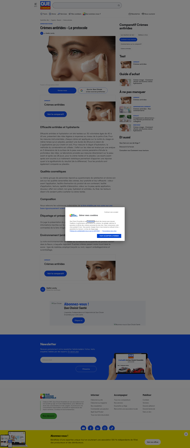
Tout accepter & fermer (109, 236)
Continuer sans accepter (111, 212)
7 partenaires (90, 221)
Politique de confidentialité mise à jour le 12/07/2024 (85, 231)
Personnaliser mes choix (109, 231)
